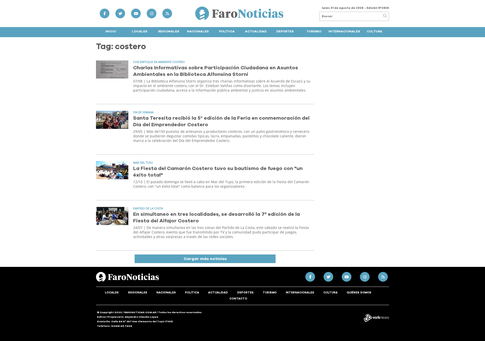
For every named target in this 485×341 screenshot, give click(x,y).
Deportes (285, 31)
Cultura (374, 31)
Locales (139, 31)
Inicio (110, 31)
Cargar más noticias (205, 259)
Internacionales (344, 31)
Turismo (313, 31)
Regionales (168, 31)
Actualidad (255, 31)
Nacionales (198, 31)
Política (227, 31)
